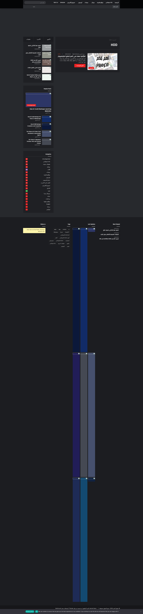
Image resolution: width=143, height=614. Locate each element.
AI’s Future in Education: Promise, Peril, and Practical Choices (34, 141)
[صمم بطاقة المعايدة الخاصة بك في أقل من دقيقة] (46, 77)
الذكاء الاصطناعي (59, 240)
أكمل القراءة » (79, 65)
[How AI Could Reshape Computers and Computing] (83, 540)
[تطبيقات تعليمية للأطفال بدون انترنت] (46, 55)
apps (55, 229)
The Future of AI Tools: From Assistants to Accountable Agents (33, 133)
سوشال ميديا (47, 193)
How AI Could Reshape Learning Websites (40, 110)
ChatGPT (67, 232)
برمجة (48, 206)
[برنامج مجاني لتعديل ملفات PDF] (46, 70)
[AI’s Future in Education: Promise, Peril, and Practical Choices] (46, 142)
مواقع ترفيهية (47, 201)
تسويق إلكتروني (71, 2)
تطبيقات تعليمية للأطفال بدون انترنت (33, 54)
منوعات (86, 2)
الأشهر (48, 39)
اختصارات (67, 240)
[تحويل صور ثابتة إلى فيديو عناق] (46, 48)
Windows (56, 232)
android (64, 229)
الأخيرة (38, 39)
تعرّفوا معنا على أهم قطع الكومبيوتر (71, 56)
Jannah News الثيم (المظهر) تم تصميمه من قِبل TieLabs (82, 608)
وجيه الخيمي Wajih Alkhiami (78, 54)
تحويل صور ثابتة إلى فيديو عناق (34, 46)
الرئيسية (117, 2)
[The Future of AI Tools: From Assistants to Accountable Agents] (46, 134)
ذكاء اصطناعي (109, 2)
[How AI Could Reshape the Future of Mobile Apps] (46, 119)
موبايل (93, 2)
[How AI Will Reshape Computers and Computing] (46, 126)
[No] (141, 611)
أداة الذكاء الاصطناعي (64, 235)
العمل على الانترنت (45, 182)
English (62, 2)
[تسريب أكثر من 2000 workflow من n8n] (46, 62)
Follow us (42, 224)
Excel (61, 232)
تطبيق (68, 243)
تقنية (49, 191)
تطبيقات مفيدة (46, 164)
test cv (56, 2)
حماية (48, 196)
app (59, 229)
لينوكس (48, 209)
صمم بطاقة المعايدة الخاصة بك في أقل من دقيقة (34, 76)
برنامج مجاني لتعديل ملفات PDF (34, 69)
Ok (36, 611)
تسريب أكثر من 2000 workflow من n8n (36, 61)
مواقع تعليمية (100, 2)
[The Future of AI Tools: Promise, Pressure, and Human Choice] (76, 540)
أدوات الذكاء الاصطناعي (64, 237)
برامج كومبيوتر (46, 180)
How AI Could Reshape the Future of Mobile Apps (34, 118)
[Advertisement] (71, 22)
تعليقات (28, 39)
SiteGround (58, 608)
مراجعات (48, 199)
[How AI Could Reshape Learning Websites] (91, 230)
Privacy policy (30, 611)
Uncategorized (46, 159)
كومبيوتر (80, 2)
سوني (68, 246)
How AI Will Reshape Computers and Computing (34, 125)
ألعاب (49, 169)
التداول (48, 188)
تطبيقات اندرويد (61, 243)
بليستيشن (51, 240)
